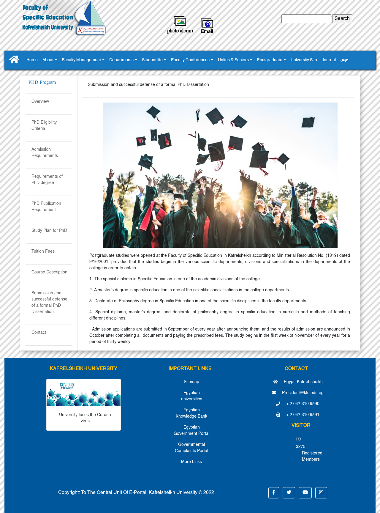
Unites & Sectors (233, 60)
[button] (273, 492)
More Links (191, 462)
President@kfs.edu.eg (302, 393)
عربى (344, 60)
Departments (121, 60)
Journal (329, 60)
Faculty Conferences (190, 60)
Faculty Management (81, 60)
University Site (304, 60)
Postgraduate (269, 60)
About (47, 60)
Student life (152, 60)
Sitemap (191, 382)
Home (32, 60)
